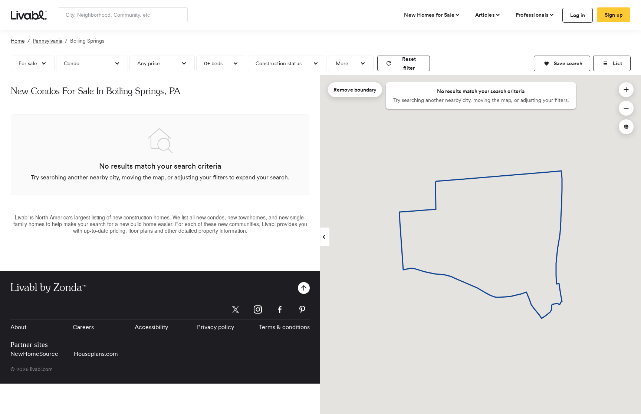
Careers (83, 327)
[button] (562, 63)
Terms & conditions (284, 327)
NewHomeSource (34, 353)
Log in (577, 15)
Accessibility (151, 327)
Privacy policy (215, 327)
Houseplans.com (96, 353)
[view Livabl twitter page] (235, 310)
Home (18, 41)
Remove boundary (355, 90)
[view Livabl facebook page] (280, 310)
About (18, 327)
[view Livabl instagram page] (257, 310)
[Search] (179, 14)
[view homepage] (29, 14)
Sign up (614, 15)
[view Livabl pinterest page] (302, 310)
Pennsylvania (47, 41)
